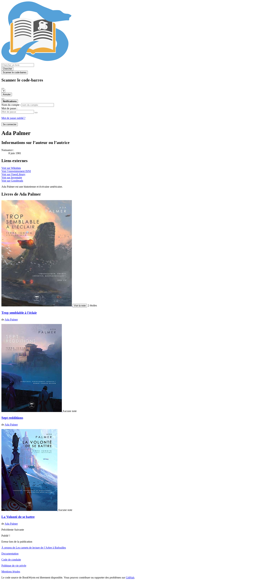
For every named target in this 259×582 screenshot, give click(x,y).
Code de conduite (11, 559)
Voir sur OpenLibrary (13, 174)
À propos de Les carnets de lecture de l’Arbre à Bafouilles (33, 547)
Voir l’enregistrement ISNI (16, 171)
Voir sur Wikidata (11, 167)
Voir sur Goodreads (12, 180)
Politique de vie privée (13, 565)
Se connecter (9, 124)
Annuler (7, 94)
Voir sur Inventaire (11, 177)
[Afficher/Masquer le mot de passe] (36, 112)
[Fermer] (2, 88)
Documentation (9, 553)
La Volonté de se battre (18, 517)
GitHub (130, 577)
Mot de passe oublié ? (13, 118)
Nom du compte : (11, 104)
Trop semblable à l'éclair (19, 312)
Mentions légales (10, 571)
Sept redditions (12, 418)
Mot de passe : (9, 108)
